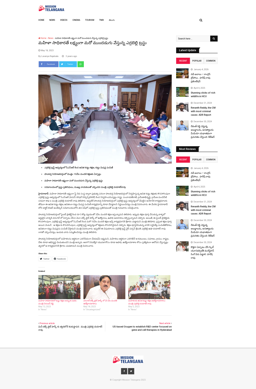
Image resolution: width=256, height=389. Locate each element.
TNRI (101, 20)
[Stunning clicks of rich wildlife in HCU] (182, 92)
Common (210, 61)
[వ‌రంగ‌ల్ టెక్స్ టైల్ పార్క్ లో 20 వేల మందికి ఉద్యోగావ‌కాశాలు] (104, 287)
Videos (63, 20)
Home (41, 20)
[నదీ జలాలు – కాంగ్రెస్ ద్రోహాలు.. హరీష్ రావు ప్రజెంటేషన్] (182, 73)
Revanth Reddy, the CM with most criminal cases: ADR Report (203, 111)
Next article (164, 323)
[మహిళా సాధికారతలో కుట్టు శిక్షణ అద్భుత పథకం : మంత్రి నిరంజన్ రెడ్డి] (59, 287)
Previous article (47, 323)
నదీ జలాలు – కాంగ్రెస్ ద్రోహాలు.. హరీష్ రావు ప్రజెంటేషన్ (200, 78)
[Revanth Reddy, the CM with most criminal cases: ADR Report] (182, 107)
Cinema (76, 20)
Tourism (89, 20)
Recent (183, 61)
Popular (196, 61)
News (52, 20)
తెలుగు (112, 20)
